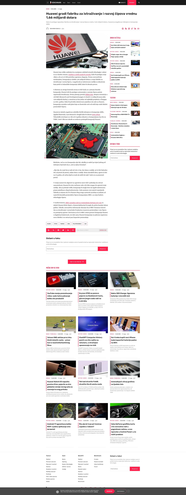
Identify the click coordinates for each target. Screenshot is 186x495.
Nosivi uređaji (113, 102)
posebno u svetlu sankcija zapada (79, 75)
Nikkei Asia (89, 95)
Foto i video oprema (51, 476)
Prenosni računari (51, 461)
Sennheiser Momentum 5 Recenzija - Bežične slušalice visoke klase (120, 126)
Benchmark (81, 481)
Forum (78, 2)
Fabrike (62, 223)
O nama (96, 459)
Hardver (48, 466)
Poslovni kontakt (98, 461)
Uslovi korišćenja (98, 464)
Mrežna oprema (50, 479)
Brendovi (131, 2)
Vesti (64, 2)
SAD (85, 223)
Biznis (47, 9)
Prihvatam (109, 491)
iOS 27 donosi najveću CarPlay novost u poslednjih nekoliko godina (120, 66)
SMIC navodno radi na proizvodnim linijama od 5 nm (84, 203)
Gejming (64, 461)
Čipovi (55, 223)
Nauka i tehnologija (51, 334)
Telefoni (48, 459)
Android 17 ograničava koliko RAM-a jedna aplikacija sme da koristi (59, 426)
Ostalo (111, 132)
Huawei (49, 223)
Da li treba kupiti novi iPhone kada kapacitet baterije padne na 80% (120, 77)
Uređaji (112, 42)
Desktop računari (50, 471)
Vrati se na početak (76, 262)
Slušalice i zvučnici (115, 120)
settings (96, 492)
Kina (68, 223)
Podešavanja (120, 491)
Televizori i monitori (115, 111)
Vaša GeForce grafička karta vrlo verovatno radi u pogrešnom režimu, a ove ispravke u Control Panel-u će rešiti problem (123, 429)
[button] (47, 2)
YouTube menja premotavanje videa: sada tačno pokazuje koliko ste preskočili (59, 296)
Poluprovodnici (77, 223)
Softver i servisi (114, 51)
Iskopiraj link (103, 230)
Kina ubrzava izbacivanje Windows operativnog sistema (119, 89)
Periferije (48, 474)
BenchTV (123, 2)
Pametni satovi (82, 469)
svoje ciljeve (96, 115)
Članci (68, 2)
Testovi (74, 2)
